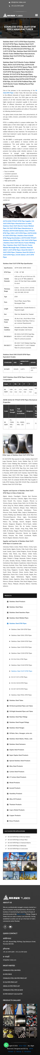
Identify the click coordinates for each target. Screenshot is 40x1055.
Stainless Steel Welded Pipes (18, 618)
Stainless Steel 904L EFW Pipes (21, 695)
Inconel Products (14, 788)
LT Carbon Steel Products (17, 777)
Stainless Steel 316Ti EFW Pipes (21, 671)
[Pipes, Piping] (31, 1032)
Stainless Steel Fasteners (17, 744)
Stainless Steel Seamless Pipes (19, 612)
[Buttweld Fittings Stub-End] (20, 1020)
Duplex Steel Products (16, 750)
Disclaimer (27, 1051)
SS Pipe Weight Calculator (12, 994)
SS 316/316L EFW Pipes (19, 659)
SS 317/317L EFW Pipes (19, 677)
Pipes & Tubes (21, 914)
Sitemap (18, 1051)
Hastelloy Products (15, 793)
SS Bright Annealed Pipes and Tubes (21, 711)
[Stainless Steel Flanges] (8, 1032)
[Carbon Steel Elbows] (31, 1020)
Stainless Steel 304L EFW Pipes (21, 635)
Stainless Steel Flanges (16, 728)
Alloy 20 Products (15, 799)
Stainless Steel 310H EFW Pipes (21, 653)
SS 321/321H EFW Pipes (19, 683)
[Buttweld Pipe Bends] (8, 1009)
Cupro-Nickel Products (17, 810)
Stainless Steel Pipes (16, 607)
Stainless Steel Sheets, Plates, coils (20, 739)
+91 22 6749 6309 (17, 6)
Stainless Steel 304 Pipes (12, 970)
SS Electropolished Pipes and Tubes (21, 706)
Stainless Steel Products (17, 601)
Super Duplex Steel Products (18, 755)
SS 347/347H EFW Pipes (19, 689)
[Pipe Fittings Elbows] (31, 1009)
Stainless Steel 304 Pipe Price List (15, 978)
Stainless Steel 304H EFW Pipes (21, 641)
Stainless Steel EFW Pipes (18, 623)
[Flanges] (8, 1020)
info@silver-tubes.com (18, 2)
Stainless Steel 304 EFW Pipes (21, 629)
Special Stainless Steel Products (19, 760)
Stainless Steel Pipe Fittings (18, 717)
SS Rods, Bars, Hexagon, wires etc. (20, 733)
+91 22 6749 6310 (21, 952)
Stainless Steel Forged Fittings (19, 722)
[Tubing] (20, 1009)
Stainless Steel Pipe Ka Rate (13, 990)
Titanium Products (15, 804)
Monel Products (14, 782)
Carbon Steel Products (16, 771)
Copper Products (15, 815)
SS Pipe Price (7, 974)
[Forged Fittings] (20, 1032)
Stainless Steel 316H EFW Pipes (21, 665)
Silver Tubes (23, 1046)
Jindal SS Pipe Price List (11, 986)
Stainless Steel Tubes (16, 700)
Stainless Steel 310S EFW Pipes (21, 647)
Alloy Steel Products (16, 766)
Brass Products (14, 821)
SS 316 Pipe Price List (10, 982)
